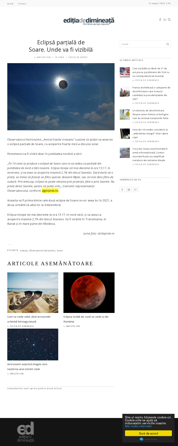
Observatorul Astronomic (42, 250)
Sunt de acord (148, 433)
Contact (22, 3)
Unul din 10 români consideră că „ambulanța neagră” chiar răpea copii (150, 133)
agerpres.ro (50, 191)
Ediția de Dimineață (22, 326)
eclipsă (23, 250)
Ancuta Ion (44, 57)
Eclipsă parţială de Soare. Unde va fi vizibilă (61, 45)
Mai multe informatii (138, 426)
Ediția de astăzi (78, 57)
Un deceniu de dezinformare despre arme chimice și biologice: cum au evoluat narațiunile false (150, 114)
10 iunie (59, 57)
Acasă (10, 3)
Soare (60, 250)
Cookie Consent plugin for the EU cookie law (148, 439)
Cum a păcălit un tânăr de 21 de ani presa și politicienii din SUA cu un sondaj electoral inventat (150, 72)
